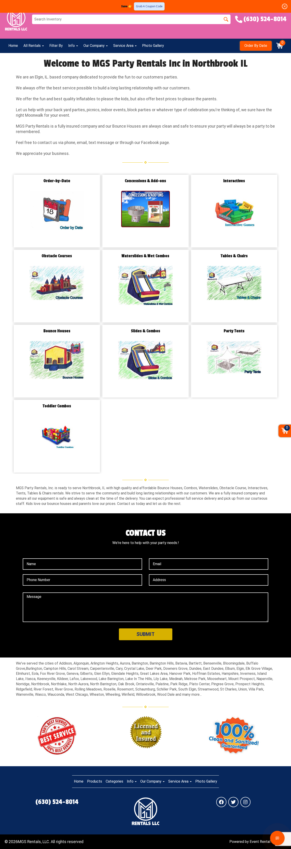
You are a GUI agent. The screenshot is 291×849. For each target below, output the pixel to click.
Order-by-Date (56, 181)
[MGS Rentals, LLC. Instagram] (245, 802)
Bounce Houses (56, 331)
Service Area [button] (123, 45)
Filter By (56, 45)
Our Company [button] (94, 45)
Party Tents (234, 331)
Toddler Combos (57, 406)
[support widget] (277, 838)
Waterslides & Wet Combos (145, 256)
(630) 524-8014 (56, 802)
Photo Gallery (153, 45)
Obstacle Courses (57, 256)
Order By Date (255, 45)
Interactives (234, 181)
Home (13, 45)
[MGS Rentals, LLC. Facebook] (221, 802)
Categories (114, 781)
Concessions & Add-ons (145, 181)
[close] (284, 6)
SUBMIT (145, 634)
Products (94, 781)
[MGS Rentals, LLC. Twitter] (233, 802)
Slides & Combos (145, 331)
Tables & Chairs (234, 256)
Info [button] (72, 45)
